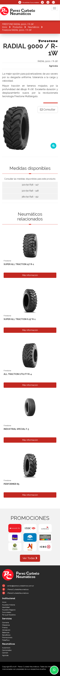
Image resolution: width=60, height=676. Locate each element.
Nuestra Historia (8, 605)
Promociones (7, 637)
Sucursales (6, 612)
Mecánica (6, 625)
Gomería (5, 623)
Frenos (5, 627)
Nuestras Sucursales (30, 2)
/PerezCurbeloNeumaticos (18, 589)
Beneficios (6, 635)
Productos (17, 27)
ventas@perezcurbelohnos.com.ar (20, 586)
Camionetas (7, 650)
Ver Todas (29, 558)
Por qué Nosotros (9, 615)
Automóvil (6, 648)
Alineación (6, 630)
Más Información (30, 275)
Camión (5, 653)
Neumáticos (33, 27)
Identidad (6, 607)
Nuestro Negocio (8, 610)
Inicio (4, 27)
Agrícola (5, 655)
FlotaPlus (5, 640)
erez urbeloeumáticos (22, 11)
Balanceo (5, 632)
